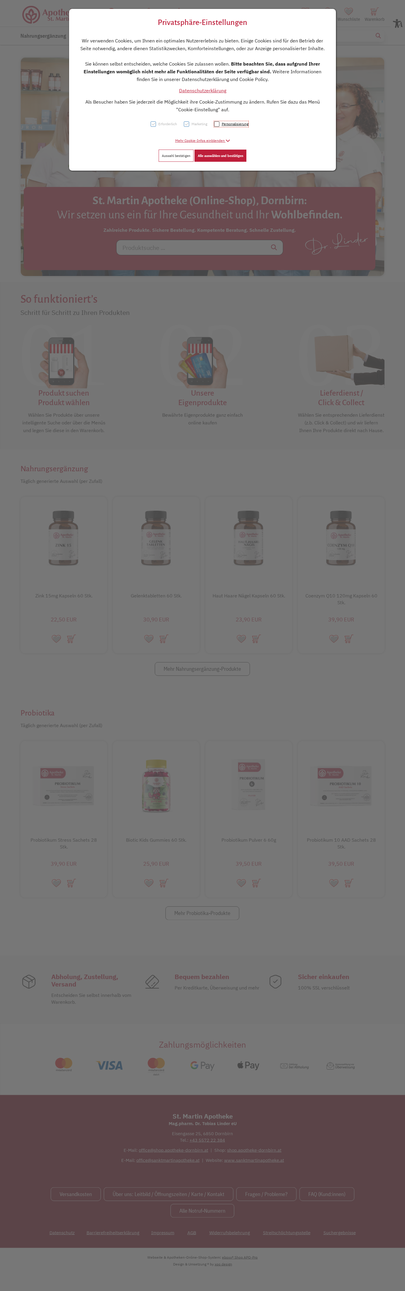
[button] (202, 140)
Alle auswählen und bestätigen (220, 155)
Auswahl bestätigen (176, 155)
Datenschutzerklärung (202, 90)
